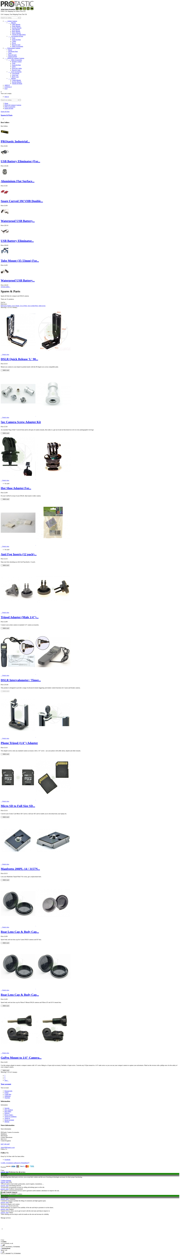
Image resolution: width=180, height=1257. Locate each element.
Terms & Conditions (10, 1116)
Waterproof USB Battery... (18, 221)
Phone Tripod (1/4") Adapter (19, 743)
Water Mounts (16, 26)
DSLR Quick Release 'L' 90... (19, 359)
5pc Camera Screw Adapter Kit (21, 422)
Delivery (7, 1113)
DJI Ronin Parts (13, 51)
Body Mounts (16, 31)
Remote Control (16, 61)
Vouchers (7, 1097)
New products (8, 1110)
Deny (4, 1175)
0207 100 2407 (5, 1144)
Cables (14, 41)
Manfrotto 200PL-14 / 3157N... (20, 868)
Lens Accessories (14, 72)
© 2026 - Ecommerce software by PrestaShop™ (15, 1163)
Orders (6, 1092)
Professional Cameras (12, 48)
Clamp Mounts (16, 80)
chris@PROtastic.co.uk (8, 1147)
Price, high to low (40, 306)
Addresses (7, 1096)
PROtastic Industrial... (15, 141)
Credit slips (7, 1094)
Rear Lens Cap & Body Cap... (20, 931)
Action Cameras (10, 21)
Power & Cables (17, 68)
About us (7, 1118)
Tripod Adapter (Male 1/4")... (20, 617)
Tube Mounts (16, 29)
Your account (6, 1084)
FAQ (6, 88)
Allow (4, 1174)
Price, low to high (29, 306)
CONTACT (8, 87)
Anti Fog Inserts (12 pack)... (19, 554)
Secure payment (9, 1120)
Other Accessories (15, 60)
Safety (14, 66)
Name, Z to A (20, 306)
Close (2, 1170)
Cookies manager (6, 1180)
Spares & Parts (16, 39)
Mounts (12, 23)
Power (14, 43)
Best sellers (7, 1111)
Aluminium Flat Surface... (17, 181)
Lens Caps (15, 75)
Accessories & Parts (15, 36)
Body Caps (15, 77)
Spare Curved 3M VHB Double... (22, 201)
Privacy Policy (8, 1115)
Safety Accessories (17, 46)
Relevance (4, 306)
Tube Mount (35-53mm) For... (20, 260)
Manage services (6, 1218)
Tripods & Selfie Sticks (19, 34)
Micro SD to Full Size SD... (18, 806)
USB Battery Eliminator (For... (20, 161)
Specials (6, 1108)
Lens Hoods (15, 73)
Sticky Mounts (16, 33)
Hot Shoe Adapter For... (16, 488)
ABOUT (7, 85)
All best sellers (5, 287)
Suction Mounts (16, 28)
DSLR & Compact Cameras (14, 58)
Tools (13, 38)
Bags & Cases (16, 44)
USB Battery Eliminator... (17, 240)
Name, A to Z (11, 306)
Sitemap (6, 1121)
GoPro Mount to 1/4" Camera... (21, 1057)
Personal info (8, 1091)
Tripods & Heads (17, 83)
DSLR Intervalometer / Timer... (21, 680)
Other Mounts (16, 24)
